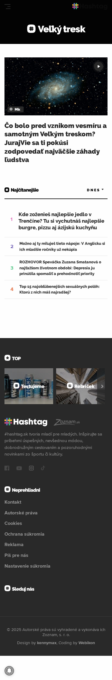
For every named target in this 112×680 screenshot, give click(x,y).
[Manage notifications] (9, 671)
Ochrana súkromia (24, 534)
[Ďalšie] (102, 386)
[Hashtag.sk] (90, 6)
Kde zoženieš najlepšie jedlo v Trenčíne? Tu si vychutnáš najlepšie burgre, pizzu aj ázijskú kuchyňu (61, 220)
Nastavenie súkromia (27, 566)
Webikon (87, 642)
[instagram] (31, 468)
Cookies (13, 523)
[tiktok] (43, 468)
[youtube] (19, 468)
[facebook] (6, 468)
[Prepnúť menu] (7, 6)
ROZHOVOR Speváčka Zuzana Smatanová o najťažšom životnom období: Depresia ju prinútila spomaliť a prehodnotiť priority (60, 268)
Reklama (14, 544)
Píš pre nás (16, 555)
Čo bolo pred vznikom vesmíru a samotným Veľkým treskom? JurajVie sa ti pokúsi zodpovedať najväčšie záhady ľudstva (55, 142)
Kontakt (12, 502)
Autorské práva (21, 512)
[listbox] (87, 190)
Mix (17, 109)
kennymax (46, 642)
